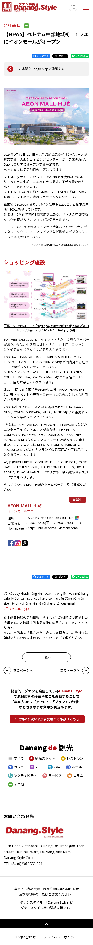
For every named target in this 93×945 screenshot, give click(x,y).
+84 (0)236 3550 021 (26, 863)
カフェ (19, 767)
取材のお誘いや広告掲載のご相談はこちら (48, 719)
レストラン (75, 758)
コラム (78, 775)
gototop (46, 923)
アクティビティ (25, 775)
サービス (55, 775)
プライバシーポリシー (60, 937)
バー (39, 767)
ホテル (77, 767)
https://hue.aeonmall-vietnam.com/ (53, 528)
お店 (57, 767)
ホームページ (54, 484)
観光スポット (45, 758)
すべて (19, 758)
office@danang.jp (16, 608)
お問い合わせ (25, 937)
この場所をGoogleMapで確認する (39, 69)
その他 (19, 784)
